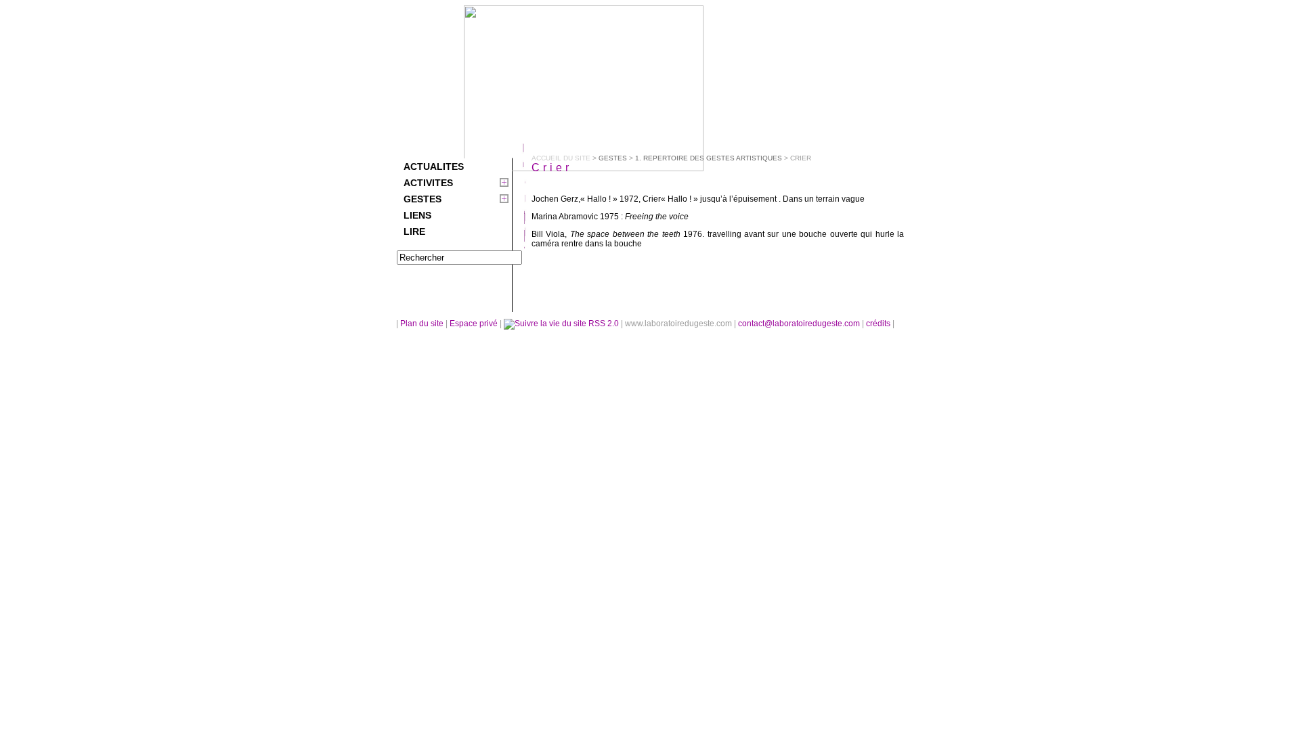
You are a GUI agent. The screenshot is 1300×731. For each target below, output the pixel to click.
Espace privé (475, 323)
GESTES (422, 199)
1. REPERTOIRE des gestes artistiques (708, 158)
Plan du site (421, 323)
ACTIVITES (428, 182)
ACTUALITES (434, 166)
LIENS (417, 215)
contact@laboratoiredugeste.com (800, 323)
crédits (879, 323)
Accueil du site (561, 158)
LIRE (414, 231)
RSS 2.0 (603, 323)
